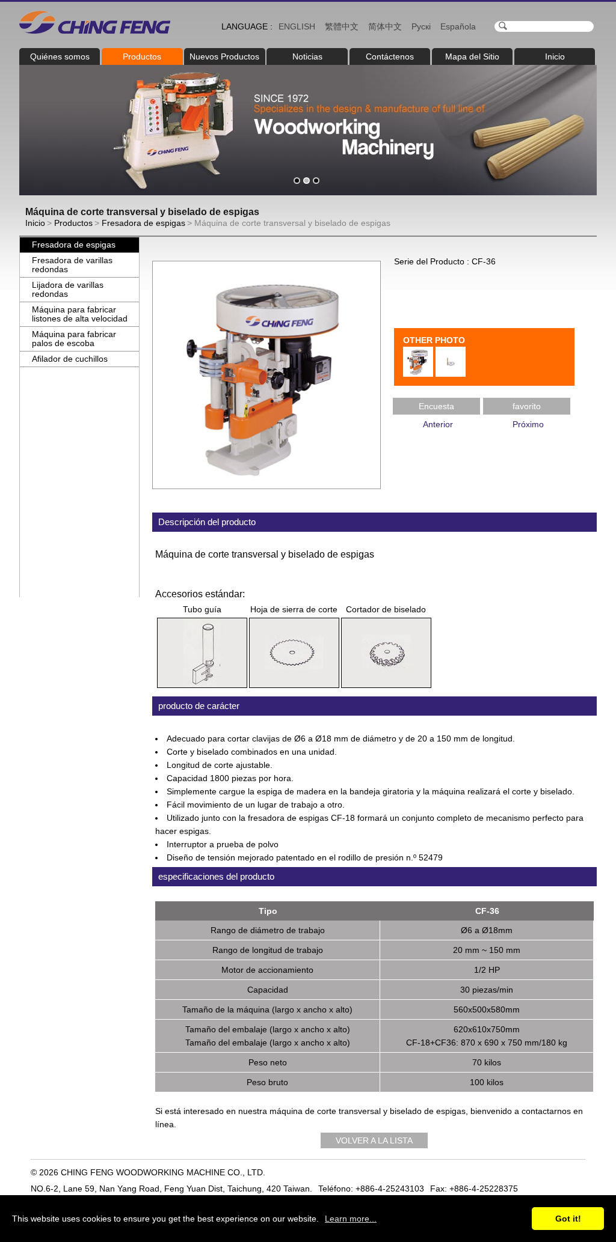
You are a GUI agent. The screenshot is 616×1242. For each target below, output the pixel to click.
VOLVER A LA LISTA (374, 1140)
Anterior (438, 424)
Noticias (307, 56)
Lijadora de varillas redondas (67, 289)
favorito (527, 406)
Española (458, 26)
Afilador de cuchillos (70, 359)
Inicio (555, 56)
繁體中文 (342, 26)
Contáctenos (390, 56)
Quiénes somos (60, 56)
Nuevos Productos (224, 56)
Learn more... (351, 1218)
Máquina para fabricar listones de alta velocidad (80, 314)
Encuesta (436, 406)
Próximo (528, 424)
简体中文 (385, 26)
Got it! (568, 1218)
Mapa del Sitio (472, 56)
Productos (142, 56)
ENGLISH (297, 26)
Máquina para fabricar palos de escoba (74, 338)
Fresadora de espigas (143, 223)
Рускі (421, 26)
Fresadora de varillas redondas (72, 264)
